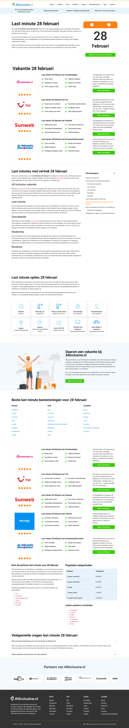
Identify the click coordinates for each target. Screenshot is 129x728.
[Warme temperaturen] (58, 306)
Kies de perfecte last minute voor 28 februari (100, 207)
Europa (83, 4)
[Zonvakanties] (77, 306)
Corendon (18, 596)
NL (13, 724)
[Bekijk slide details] (19, 678)
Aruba (85, 410)
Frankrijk (14, 417)
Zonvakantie (91, 190)
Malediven (51, 428)
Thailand (50, 417)
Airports (40, 327)
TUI (16, 594)
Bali (49, 410)
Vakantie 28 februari (92, 178)
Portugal (14, 428)
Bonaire (85, 417)
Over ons (93, 724)
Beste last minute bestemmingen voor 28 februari (99, 203)
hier (40, 584)
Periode (112, 4)
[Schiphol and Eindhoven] (77, 321)
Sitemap (88, 724)
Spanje (21, 328)
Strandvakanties (96, 311)
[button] (114, 173)
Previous (14, 678)
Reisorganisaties (94, 4)
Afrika (52, 4)
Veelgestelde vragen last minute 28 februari (100, 213)
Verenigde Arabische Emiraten (57, 424)
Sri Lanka (51, 413)
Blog (84, 724)
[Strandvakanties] (96, 306)
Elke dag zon (40, 311)
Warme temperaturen (59, 311)
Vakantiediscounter (21, 598)
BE (15, 724)
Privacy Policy (105, 724)
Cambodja (51, 421)
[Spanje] (21, 323)
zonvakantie (35, 221)
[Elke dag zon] (40, 306)
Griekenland (16, 431)
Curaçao (86, 424)
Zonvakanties (77, 311)
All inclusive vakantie (94, 184)
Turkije (14, 435)
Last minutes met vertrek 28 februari (98, 181)
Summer (21, 311)
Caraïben (75, 4)
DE (17, 724)
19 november (73, 619)
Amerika (59, 4)
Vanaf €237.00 (59, 328)
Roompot (18, 603)
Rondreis (90, 196)
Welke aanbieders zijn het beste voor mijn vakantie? (29, 654)
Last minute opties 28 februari (96, 199)
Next (115, 678)
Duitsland (15, 410)
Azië (67, 4)
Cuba (85, 421)
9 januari (72, 617)
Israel (49, 435)
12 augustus (73, 610)
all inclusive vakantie (24, 189)
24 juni (71, 624)
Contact (99, 724)
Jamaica (86, 431)
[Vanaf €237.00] (58, 323)
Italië (13, 421)
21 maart (72, 612)
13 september (73, 621)
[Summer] (21, 306)
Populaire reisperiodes (94, 210)
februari (50, 37)
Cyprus (14, 413)
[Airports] (40, 322)
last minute (59, 178)
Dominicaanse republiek (91, 428)
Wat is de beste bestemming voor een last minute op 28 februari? (34, 641)
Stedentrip (90, 193)
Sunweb (18, 605)
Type (104, 4)
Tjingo (17, 600)
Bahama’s (86, 413)
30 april (71, 615)
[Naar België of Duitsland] (96, 321)
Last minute (91, 187)
